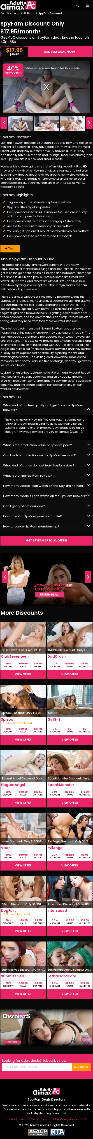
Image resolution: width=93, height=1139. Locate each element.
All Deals (29, 13)
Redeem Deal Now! (60, 51)
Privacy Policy (29, 1119)
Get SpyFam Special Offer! (46, 540)
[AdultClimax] (18, 5)
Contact (11, 1119)
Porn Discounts (10, 13)
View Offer (23, 674)
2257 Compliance (65, 1119)
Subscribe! (81, 1067)
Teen (11, 248)
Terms (45, 1119)
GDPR (84, 1119)
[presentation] (3, 123)
